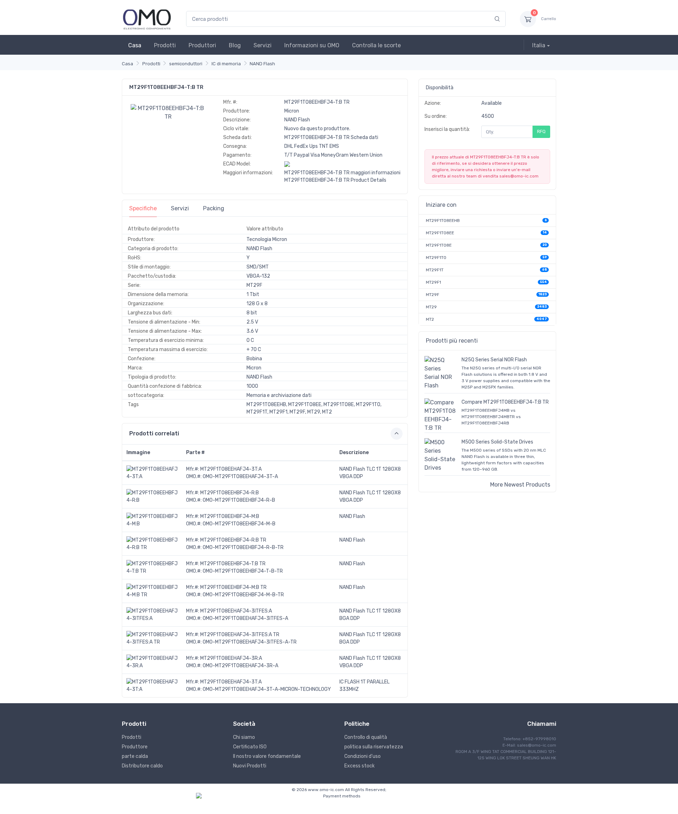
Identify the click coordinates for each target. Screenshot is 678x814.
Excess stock (359, 766)
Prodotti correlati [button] (154, 433)
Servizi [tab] (180, 208)
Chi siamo (244, 737)
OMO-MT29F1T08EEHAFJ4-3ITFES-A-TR (250, 642)
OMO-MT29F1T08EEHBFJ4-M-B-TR (243, 595)
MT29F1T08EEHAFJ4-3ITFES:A (236, 611)
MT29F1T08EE (440, 232)
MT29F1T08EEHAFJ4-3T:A (231, 469)
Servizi (263, 45)
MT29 (431, 307)
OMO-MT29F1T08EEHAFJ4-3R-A (240, 666)
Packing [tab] (213, 208)
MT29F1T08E (439, 245)
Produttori (202, 45)
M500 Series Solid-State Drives (497, 442)
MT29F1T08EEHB (443, 220)
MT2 (430, 319)
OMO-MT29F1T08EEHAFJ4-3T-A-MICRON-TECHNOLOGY (267, 689)
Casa (134, 45)
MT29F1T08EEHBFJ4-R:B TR (233, 540)
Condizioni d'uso (362, 756)
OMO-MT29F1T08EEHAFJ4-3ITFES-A (245, 618)
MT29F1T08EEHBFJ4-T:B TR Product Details (335, 180)
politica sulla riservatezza (373, 747)
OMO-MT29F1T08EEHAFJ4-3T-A (240, 477)
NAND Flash (262, 63)
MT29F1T (435, 269)
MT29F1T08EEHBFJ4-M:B (229, 516)
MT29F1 (433, 282)
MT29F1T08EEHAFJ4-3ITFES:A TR (239, 635)
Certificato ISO (250, 747)
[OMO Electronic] (147, 19)
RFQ (541, 131)
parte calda (135, 756)
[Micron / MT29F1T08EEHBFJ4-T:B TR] (168, 112)
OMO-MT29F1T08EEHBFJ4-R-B (239, 500)
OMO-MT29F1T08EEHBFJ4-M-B (239, 524)
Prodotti (165, 45)
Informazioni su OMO (311, 45)
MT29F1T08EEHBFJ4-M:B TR (233, 587)
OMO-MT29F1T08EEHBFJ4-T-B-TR (243, 571)
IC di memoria (226, 63)
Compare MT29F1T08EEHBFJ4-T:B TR (505, 402)
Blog (235, 45)
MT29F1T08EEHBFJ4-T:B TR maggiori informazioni (342, 173)
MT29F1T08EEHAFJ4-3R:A (231, 658)
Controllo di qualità (365, 737)
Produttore (135, 747)
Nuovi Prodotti (249, 766)
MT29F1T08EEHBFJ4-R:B (229, 493)
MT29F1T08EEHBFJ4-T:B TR (233, 564)
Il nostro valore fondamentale (267, 756)
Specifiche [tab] (143, 208)
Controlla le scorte (376, 45)
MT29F (432, 294)
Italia (538, 45)
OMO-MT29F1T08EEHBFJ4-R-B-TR (243, 547)
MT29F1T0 (436, 257)
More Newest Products (520, 484)
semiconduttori (185, 63)
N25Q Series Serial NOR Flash (494, 360)
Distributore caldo (142, 766)
